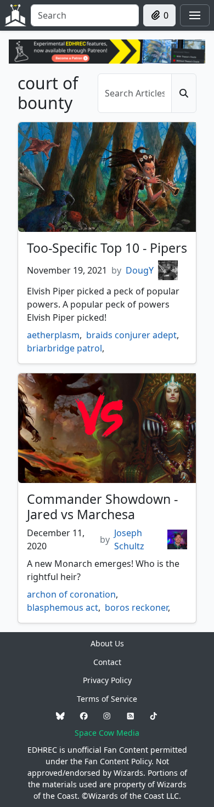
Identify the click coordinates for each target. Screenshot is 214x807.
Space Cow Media (107, 733)
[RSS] (131, 715)
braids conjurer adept (131, 335)
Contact (107, 662)
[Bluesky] (60, 715)
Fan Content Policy (118, 761)
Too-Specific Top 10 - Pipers (107, 248)
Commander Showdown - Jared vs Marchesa (102, 506)
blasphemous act (62, 607)
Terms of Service (107, 699)
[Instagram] (107, 715)
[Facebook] (84, 715)
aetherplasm (53, 335)
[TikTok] (154, 715)
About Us (107, 643)
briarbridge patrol (64, 348)
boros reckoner (136, 607)
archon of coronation (71, 594)
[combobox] (85, 15)
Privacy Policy (107, 680)
